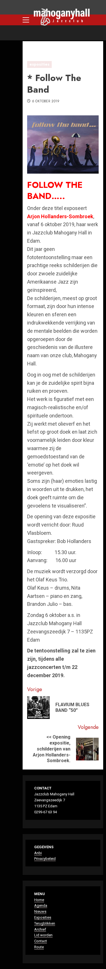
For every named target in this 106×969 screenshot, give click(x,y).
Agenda (40, 905)
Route (39, 947)
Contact (40, 941)
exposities (39, 64)
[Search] (99, 19)
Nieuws (40, 911)
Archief (40, 929)
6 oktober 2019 (46, 101)
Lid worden (43, 935)
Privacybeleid (45, 858)
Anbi (38, 853)
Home (39, 900)
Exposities (42, 917)
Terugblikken (44, 923)
